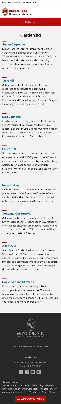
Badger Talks (18, 11)
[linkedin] (27, 372)
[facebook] (21, 372)
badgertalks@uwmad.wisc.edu (33, 362)
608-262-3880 (34, 366)
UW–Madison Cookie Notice (42, 392)
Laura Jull (9, 149)
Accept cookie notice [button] (30, 398)
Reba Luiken (10, 185)
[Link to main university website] (30, 337)
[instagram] (38, 372)
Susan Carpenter (14, 44)
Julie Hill (8, 80)
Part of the (30, 346)
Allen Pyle (9, 246)
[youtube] (32, 372)
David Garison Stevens (18, 282)
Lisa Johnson (11, 117)
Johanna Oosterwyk (16, 213)
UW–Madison (19, 2)
